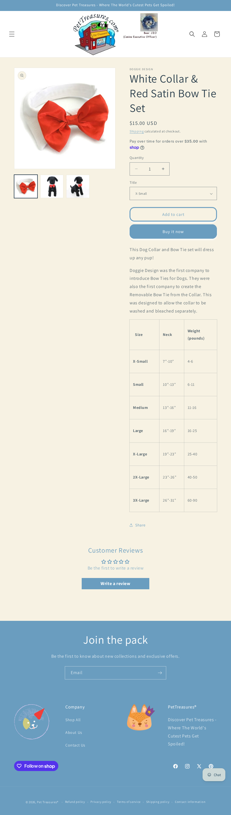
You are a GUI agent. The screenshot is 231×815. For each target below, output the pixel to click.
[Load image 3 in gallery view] (78, 186)
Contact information (190, 802)
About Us (73, 732)
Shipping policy (158, 802)
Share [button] (140, 525)
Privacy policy (100, 802)
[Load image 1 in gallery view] (25, 186)
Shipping (137, 131)
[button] (12, 34)
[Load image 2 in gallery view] (52, 186)
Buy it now (173, 231)
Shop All (73, 719)
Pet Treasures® (48, 802)
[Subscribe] (160, 672)
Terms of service (129, 802)
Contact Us (75, 745)
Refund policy (75, 802)
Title (133, 182)
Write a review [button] (115, 583)
